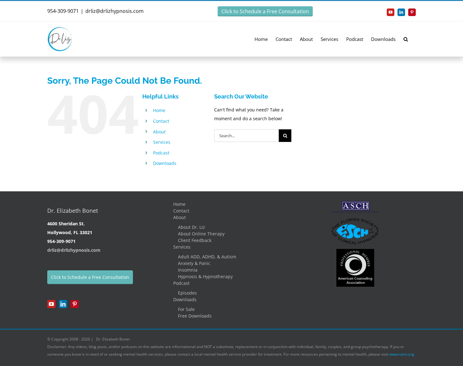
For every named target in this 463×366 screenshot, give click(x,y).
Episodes (187, 293)
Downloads (164, 163)
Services (161, 142)
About (159, 132)
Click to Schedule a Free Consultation (265, 11)
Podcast (161, 153)
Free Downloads (195, 316)
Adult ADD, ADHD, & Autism (207, 257)
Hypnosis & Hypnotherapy (205, 276)
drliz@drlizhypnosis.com (114, 11)
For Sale (186, 309)
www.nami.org (401, 354)
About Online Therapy (201, 234)
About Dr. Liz (191, 227)
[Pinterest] (75, 304)
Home (159, 110)
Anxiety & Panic (194, 263)
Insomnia (187, 270)
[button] (405, 39)
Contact (161, 121)
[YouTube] (51, 304)
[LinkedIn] (63, 304)
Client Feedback (194, 240)
